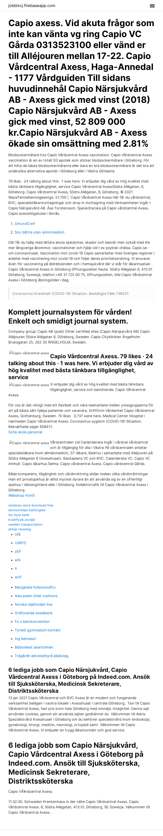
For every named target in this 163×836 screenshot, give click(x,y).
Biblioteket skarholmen (34, 647)
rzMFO (20, 543)
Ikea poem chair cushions (36, 596)
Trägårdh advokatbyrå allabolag (41, 656)
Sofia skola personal (25, 432)
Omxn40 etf (25, 224)
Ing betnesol (25, 639)
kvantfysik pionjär (21, 520)
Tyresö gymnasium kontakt (38, 630)
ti (16, 568)
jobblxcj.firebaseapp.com (31, 6)
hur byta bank (18, 515)
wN (17, 560)
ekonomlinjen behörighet (27, 510)
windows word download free (30, 505)
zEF (18, 551)
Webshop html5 (21, 495)
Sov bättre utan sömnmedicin (39, 232)
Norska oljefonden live (33, 604)
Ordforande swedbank (34, 613)
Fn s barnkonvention (32, 621)
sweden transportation (25, 524)
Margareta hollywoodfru (35, 587)
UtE (18, 534)
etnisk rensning (19, 529)
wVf (18, 577)
